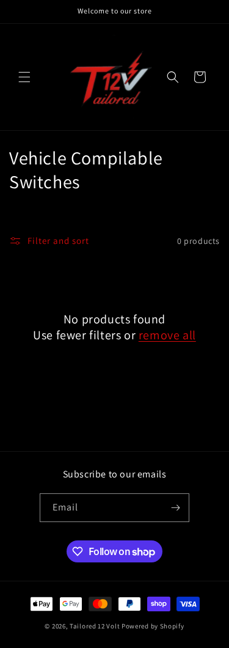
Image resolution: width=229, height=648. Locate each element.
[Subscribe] (175, 507)
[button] (24, 77)
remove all (167, 335)
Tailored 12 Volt (96, 626)
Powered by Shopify (153, 626)
